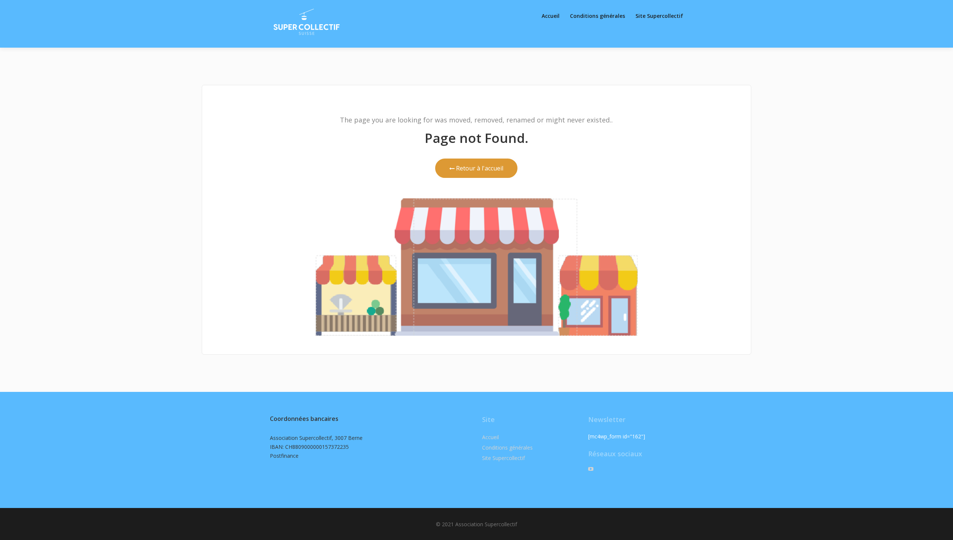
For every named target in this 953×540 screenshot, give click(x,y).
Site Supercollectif (659, 15)
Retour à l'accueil (479, 168)
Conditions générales (597, 15)
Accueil (551, 15)
